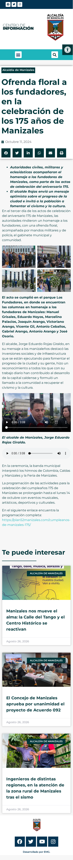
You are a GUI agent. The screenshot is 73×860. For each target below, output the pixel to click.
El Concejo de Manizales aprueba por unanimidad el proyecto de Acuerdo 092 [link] (35, 703)
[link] (67, 49)
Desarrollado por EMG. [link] (36, 851)
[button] (18, 54)
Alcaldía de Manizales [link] (18, 70)
